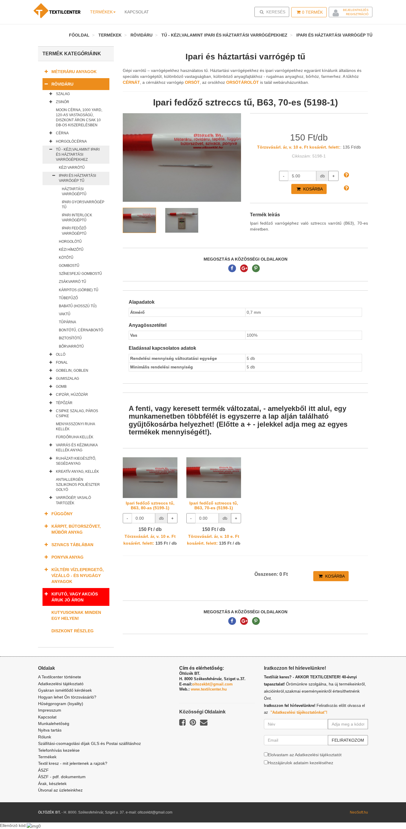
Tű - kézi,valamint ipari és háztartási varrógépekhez (224, 35)
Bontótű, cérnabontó (81, 330)
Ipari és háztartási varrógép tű (334, 35)
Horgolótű (70, 241)
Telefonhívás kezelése (59, 750)
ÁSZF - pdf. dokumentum (62, 776)
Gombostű (69, 266)
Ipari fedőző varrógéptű (74, 230)
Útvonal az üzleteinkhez (60, 790)
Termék (312, 12)
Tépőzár (64, 403)
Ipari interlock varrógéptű (77, 217)
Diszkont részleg (72, 630)
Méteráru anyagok (74, 71)
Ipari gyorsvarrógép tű (83, 204)
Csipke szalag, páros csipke (77, 413)
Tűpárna (67, 322)
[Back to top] (386, 809)
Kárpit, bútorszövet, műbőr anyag (76, 529)
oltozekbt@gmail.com (212, 684)
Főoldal (79, 35)
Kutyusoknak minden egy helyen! (76, 615)
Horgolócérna (71, 141)
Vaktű (64, 314)
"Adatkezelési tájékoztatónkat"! (298, 712)
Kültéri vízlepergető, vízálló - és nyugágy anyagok (77, 575)
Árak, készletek (52, 783)
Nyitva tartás (50, 730)
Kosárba (312, 189)
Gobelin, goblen (72, 370)
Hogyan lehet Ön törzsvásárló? (67, 697)
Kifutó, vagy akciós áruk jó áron (74, 597)
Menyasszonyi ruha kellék (75, 426)
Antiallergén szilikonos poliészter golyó (78, 484)
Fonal (62, 362)
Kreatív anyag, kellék (77, 471)
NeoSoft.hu (359, 812)
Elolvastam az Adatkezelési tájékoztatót (305, 754)
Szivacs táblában (72, 544)
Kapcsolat (47, 717)
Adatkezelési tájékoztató (61, 683)
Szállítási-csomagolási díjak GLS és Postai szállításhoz (89, 743)
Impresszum (49, 710)
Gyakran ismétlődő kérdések (65, 690)
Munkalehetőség (53, 723)
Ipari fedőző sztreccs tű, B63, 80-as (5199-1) (150, 505)
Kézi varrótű (72, 168)
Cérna (62, 133)
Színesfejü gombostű (80, 274)
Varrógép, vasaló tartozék (73, 500)
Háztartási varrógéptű (74, 191)
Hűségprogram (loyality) (60, 703)
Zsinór (62, 102)
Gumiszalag (67, 378)
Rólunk (44, 737)
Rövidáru (141, 35)
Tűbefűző (68, 298)
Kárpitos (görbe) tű (78, 290)
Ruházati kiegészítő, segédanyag (76, 461)
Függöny (62, 513)
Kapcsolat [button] (137, 12)
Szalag (63, 94)
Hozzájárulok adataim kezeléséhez (300, 762)
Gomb (61, 386)
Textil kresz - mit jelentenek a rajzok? (72, 763)
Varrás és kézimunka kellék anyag (76, 447)
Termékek (101, 12)
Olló (60, 354)
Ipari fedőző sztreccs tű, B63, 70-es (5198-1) (213, 505)
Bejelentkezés (356, 10)
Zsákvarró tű (72, 282)
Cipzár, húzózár (72, 395)
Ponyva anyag (67, 557)
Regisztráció (357, 14)
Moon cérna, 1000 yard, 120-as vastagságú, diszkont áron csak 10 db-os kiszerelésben (79, 117)
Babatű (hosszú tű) (78, 306)
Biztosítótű (70, 338)
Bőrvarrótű (71, 346)
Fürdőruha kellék (74, 437)
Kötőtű (66, 258)
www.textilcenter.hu (209, 689)
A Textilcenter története (59, 676)
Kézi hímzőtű (71, 250)
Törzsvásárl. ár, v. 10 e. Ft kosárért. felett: (298, 147)
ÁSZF (43, 770)
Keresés (273, 11)
